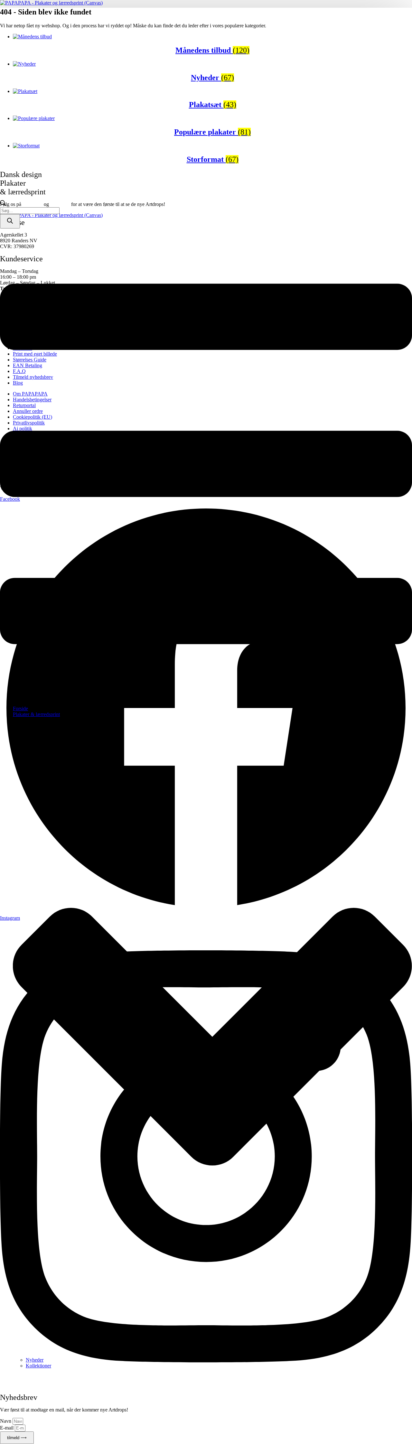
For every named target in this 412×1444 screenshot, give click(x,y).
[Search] (10, 221)
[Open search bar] (3, 204)
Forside (20, 708)
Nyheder (34, 1360)
